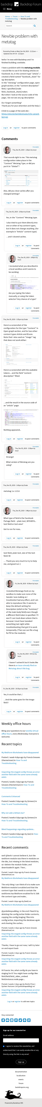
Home (7, 16)
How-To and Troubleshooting (17, 17)
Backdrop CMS (18, 1103)
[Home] (16, 4)
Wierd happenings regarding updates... (18, 829)
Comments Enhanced (11, 796)
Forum (15, 16)
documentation (21, 1071)
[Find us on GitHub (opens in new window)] (3, 1020)
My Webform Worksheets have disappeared (20, 752)
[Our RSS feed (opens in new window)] (28, 1020)
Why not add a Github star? (13, 813)
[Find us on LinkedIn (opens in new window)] (12, 1020)
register (17, 128)
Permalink (36, 147)
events (21, 1079)
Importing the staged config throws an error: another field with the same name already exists (21, 774)
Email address (8, 1035)
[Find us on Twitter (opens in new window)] (20, 1020)
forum (21, 1083)
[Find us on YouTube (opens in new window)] (7, 1020)
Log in (5, 128)
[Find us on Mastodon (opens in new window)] (16, 1020)
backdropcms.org (22, 1087)
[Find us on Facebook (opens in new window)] (24, 1020)
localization (21, 1075)
